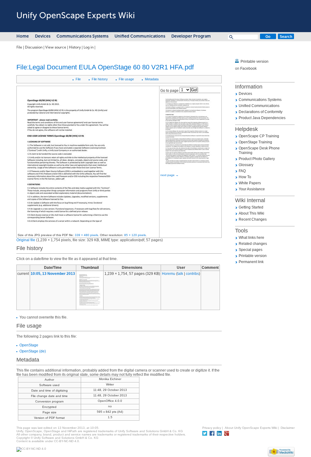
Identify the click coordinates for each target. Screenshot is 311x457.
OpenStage (28, 345)
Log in (89, 47)
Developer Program (191, 36)
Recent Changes (253, 219)
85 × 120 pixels (135, 235)
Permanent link (251, 262)
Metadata (152, 79)
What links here (251, 237)
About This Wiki (251, 213)
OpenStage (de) (32, 351)
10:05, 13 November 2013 (53, 274)
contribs (192, 274)
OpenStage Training (255, 142)
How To (245, 177)
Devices (42, 36)
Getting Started (251, 207)
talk (180, 274)
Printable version (254, 61)
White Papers (250, 183)
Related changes (253, 244)
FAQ (242, 171)
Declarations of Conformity (260, 112)
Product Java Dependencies (262, 118)
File (19, 47)
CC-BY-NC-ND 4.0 (66, 441)
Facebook (248, 68)
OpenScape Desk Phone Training (259, 150)
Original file (25, 240)
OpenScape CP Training (259, 136)
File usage (126, 79)
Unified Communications (139, 36)
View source (55, 47)
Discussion (34, 47)
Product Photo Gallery (257, 159)
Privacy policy (211, 427)
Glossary (246, 165)
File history (100, 79)
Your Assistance (252, 189)
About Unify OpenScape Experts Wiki (251, 427)
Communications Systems (82, 36)
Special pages (250, 250)
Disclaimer (288, 427)
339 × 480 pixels (86, 235)
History (75, 47)
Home (22, 36)
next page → (169, 175)
